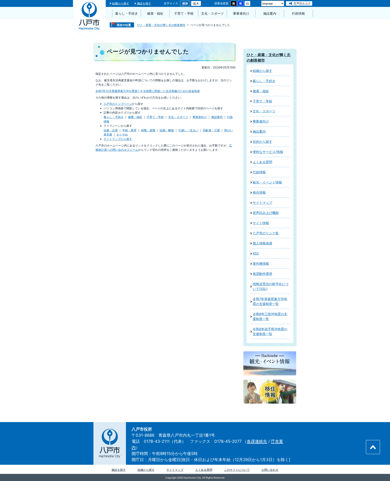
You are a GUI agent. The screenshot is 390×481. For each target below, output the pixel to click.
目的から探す (262, 142)
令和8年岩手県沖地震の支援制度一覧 (270, 331)
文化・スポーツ (212, 13)
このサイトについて (237, 469)
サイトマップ (262, 203)
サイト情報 (261, 223)
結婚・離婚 (167, 130)
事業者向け (241, 13)
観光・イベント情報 (267, 182)
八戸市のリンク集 (266, 233)
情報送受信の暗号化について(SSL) (270, 286)
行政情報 (298, 13)
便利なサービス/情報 (268, 152)
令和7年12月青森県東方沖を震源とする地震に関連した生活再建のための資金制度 (147, 91)
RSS (256, 253)
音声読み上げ (302, 3)
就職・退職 (148, 130)
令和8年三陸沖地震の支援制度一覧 (270, 316)
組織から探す (120, 3)
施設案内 (269, 13)
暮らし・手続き (126, 13)
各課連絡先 (257, 441)
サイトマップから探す (118, 139)
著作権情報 (261, 264)
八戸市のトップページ (118, 103)
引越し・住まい (188, 130)
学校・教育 (129, 130)
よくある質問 (262, 162)
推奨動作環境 (262, 274)
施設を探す (144, 3)
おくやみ (122, 134)
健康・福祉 (155, 13)
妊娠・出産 (111, 130)
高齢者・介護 (211, 130)
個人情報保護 (262, 243)
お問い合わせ (269, 469)
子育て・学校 (184, 13)
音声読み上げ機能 (266, 213)
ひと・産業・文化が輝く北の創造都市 (161, 25)
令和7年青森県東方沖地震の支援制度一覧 (270, 301)
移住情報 (259, 192)
